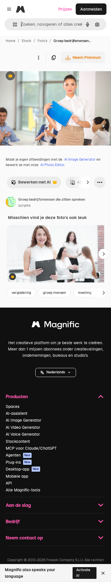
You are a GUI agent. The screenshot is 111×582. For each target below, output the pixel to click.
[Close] (103, 573)
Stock (26, 41)
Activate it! (83, 573)
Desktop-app (22, 469)
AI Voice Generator (23, 434)
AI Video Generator (23, 427)
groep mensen (54, 292)
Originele (37, 76)
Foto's (42, 41)
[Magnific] (55, 325)
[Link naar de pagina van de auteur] (11, 203)
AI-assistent (16, 413)
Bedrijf (13, 521)
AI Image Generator (80, 159)
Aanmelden (91, 9)
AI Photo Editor (52, 165)
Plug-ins (18, 462)
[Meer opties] (38, 57)
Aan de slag (18, 505)
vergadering (21, 292)
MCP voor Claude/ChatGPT (31, 448)
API (9, 483)
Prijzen (65, 9)
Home (10, 41)
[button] (55, 372)
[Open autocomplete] (12, 24)
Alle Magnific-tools (23, 490)
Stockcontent (18, 441)
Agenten (18, 455)
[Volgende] (88, 182)
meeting (84, 292)
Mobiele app (17, 476)
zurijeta (24, 205)
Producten (17, 396)
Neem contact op (24, 538)
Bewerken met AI (31, 184)
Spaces (12, 406)
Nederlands (55, 372)
